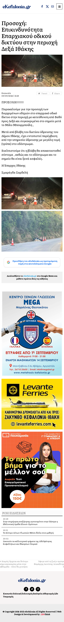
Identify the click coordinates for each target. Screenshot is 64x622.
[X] (47, 7)
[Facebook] (42, 7)
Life (56, 593)
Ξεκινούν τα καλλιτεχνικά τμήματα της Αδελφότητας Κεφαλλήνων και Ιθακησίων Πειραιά (27, 542)
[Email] (52, 7)
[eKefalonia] (17, 7)
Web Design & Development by (37, 613)
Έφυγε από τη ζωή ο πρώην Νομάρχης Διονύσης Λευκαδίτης (49, 562)
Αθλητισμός (48, 593)
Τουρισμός (8, 596)
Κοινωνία (8, 593)
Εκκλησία (37, 593)
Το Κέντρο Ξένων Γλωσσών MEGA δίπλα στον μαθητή (28, 532)
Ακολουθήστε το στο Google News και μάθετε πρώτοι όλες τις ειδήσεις (32, 277)
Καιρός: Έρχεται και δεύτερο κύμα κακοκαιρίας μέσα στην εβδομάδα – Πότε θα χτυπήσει (14, 564)
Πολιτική (17, 593)
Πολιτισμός (27, 593)
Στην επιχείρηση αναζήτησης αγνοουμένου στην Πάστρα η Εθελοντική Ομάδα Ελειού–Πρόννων (30, 523)
